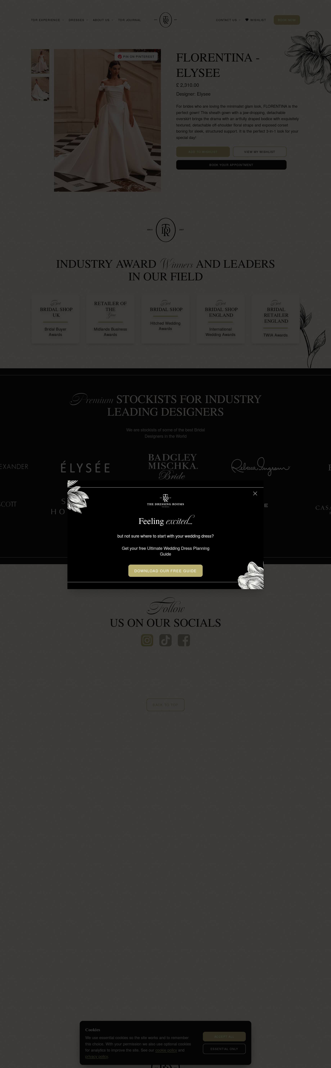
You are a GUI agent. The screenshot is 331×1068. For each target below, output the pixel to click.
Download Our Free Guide (165, 570)
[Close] (255, 493)
